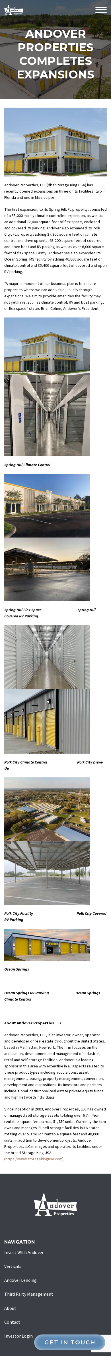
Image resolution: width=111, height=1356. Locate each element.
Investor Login (18, 1336)
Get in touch (69, 1342)
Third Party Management (28, 1294)
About (10, 1308)
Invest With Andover (24, 1253)
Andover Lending (20, 1280)
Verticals (12, 1266)
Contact (12, 1322)
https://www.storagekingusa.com (33, 1159)
